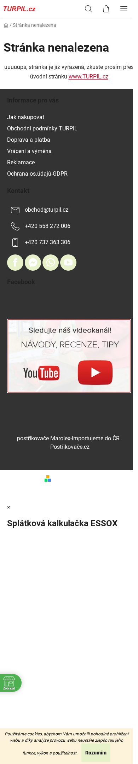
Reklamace (21, 162)
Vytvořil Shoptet (73, 478)
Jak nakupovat (25, 117)
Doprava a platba (28, 139)
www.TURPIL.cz (88, 76)
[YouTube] (68, 262)
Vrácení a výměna (29, 151)
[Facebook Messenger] (33, 262)
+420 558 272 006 (47, 226)
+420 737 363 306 (47, 242)
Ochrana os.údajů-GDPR (37, 173)
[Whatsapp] (50, 262)
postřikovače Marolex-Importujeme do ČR (68, 438)
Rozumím (96, 753)
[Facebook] (15, 262)
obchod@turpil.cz (46, 209)
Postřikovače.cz (70, 446)
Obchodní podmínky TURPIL (42, 128)
